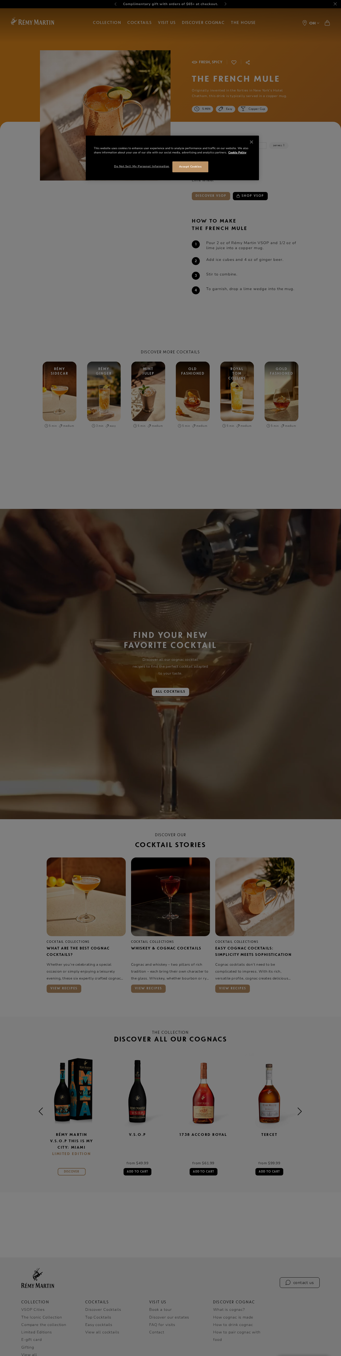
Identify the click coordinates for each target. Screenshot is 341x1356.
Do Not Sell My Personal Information (141, 166)
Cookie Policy (237, 152)
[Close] (251, 142)
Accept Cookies (190, 167)
